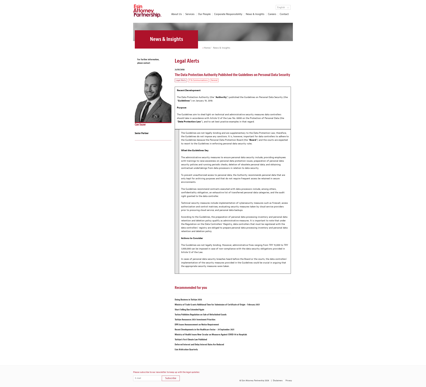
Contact (284, 14)
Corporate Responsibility (228, 14)
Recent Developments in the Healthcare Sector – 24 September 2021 (204, 329)
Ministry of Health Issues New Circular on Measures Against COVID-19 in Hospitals (211, 334)
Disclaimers (278, 380)
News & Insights (255, 14)
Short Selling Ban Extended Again (189, 309)
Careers (272, 14)
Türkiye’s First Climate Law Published (191, 339)
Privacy (289, 380)
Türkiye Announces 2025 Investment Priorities (195, 319)
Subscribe (170, 378)
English (281, 7)
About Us (176, 14)
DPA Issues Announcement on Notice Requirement (197, 324)
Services (190, 14)
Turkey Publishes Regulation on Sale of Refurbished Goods (200, 314)
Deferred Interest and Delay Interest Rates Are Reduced (199, 344)
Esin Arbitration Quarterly (186, 349)
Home (207, 47)
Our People (204, 14)
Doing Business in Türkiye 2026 (188, 299)
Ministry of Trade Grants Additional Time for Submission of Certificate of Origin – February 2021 (217, 304)
